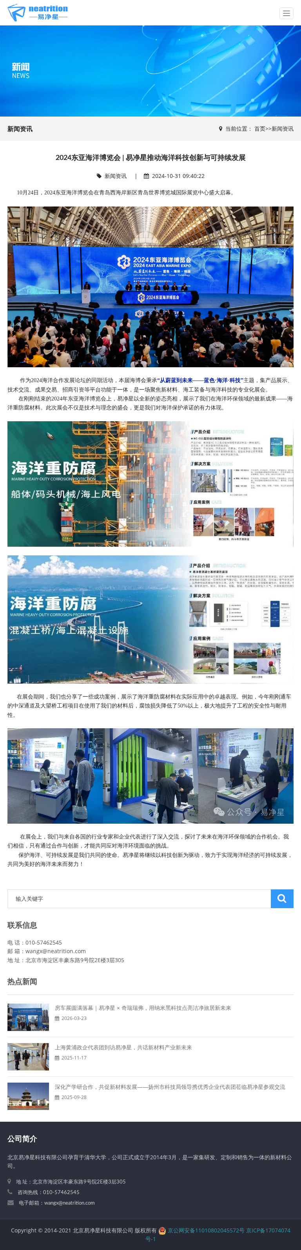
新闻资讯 (283, 128)
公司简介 (22, 1139)
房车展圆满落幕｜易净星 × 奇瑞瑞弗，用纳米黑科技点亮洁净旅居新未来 (143, 1007)
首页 (259, 128)
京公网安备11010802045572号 (205, 1230)
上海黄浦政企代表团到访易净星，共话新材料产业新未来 (123, 1047)
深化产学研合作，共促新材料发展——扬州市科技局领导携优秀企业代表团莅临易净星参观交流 (170, 1086)
